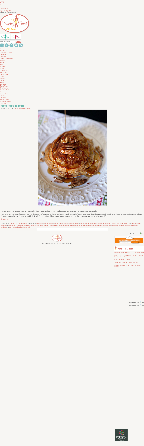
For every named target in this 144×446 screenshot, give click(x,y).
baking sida (57, 223)
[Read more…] (5, 219)
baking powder (48, 223)
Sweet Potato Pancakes (12, 106)
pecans (10, 225)
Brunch (24, 223)
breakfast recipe (74, 223)
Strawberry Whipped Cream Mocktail (126, 262)
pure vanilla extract (20, 225)
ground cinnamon (100, 223)
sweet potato (30, 225)
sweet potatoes (88, 225)
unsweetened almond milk (120, 225)
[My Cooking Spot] (129, 243)
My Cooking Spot (5, 11)
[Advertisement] (129, 337)
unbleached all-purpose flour (102, 225)
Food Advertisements (133, 233)
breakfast (65, 223)
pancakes (4, 225)
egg (93, 223)
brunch (82, 223)
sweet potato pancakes (61, 225)
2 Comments (26, 108)
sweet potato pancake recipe (44, 225)
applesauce (39, 223)
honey (109, 223)
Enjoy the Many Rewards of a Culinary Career (129, 252)
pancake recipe (136, 223)
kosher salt (115, 223)
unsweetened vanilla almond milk (19, 227)
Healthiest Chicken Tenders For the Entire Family (127, 266)
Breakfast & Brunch (15, 223)
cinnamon (88, 223)
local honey (123, 223)
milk (129, 223)
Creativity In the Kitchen (122, 259)
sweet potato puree (76, 225)
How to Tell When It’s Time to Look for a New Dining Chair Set (128, 256)
